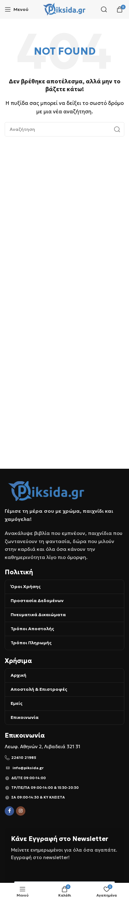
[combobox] (64, 129)
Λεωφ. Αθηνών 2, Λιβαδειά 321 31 (42, 746)
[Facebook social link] (9, 811)
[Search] (104, 9)
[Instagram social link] (20, 811)
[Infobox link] (64, 757)
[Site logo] (64, 9)
